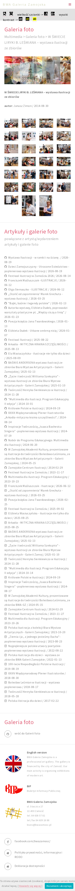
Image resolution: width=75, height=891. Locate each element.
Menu (70, 4)
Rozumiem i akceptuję (59, 886)
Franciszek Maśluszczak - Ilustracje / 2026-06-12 (38, 486)
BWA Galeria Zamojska (24, 4)
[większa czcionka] (53, 15)
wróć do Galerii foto (27, 733)
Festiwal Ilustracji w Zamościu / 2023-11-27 (35, 614)
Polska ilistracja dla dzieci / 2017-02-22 (33, 700)
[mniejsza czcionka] (46, 15)
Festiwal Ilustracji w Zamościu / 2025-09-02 (35, 509)
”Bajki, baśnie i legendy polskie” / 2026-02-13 (36, 303)
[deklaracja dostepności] (4, 15)
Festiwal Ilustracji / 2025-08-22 (27, 339)
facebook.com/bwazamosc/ (32, 841)
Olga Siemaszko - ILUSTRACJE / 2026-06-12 (35, 289)
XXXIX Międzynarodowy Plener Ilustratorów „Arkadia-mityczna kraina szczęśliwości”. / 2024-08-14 (35, 417)
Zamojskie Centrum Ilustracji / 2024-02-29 (35, 467)
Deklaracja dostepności (30, 866)
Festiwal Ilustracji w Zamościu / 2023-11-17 (35, 472)
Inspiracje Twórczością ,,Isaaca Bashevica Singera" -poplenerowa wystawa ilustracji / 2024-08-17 (36, 586)
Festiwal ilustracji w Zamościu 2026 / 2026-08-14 (38, 276)
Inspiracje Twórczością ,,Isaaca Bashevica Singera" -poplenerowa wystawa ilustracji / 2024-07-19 (36, 431)
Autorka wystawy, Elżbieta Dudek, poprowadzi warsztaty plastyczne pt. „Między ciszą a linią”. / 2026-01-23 (36, 312)
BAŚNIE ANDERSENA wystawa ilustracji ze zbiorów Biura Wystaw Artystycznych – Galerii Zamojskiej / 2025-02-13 (33, 367)
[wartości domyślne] (11, 15)
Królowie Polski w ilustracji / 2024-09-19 (33, 408)
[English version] (13, 764)
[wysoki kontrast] (21, 20)
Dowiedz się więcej (30, 886)
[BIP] (13, 788)
